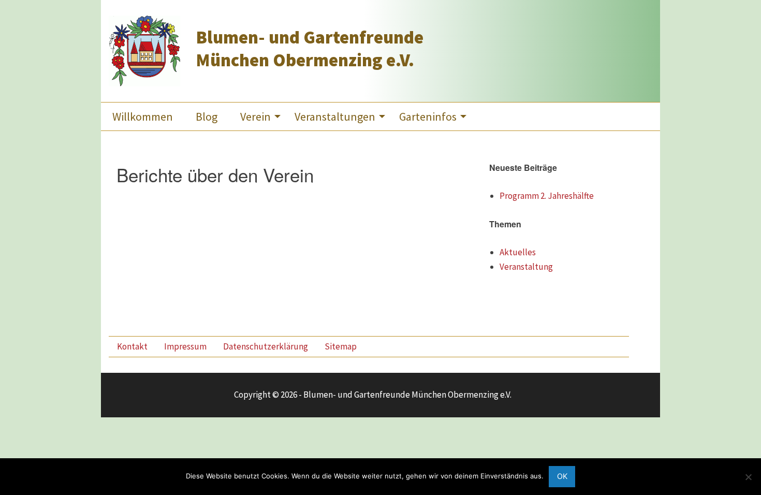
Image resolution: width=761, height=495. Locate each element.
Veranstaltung (526, 266)
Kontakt (132, 346)
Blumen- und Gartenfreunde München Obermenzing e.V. (309, 48)
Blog (206, 116)
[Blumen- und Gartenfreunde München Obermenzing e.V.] (144, 49)
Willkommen (142, 116)
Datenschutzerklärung (265, 346)
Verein (255, 116)
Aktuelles (518, 252)
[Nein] (748, 477)
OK (562, 476)
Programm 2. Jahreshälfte (547, 195)
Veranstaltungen (335, 116)
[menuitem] (142, 116)
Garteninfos (428, 116)
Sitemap (341, 346)
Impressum (185, 346)
